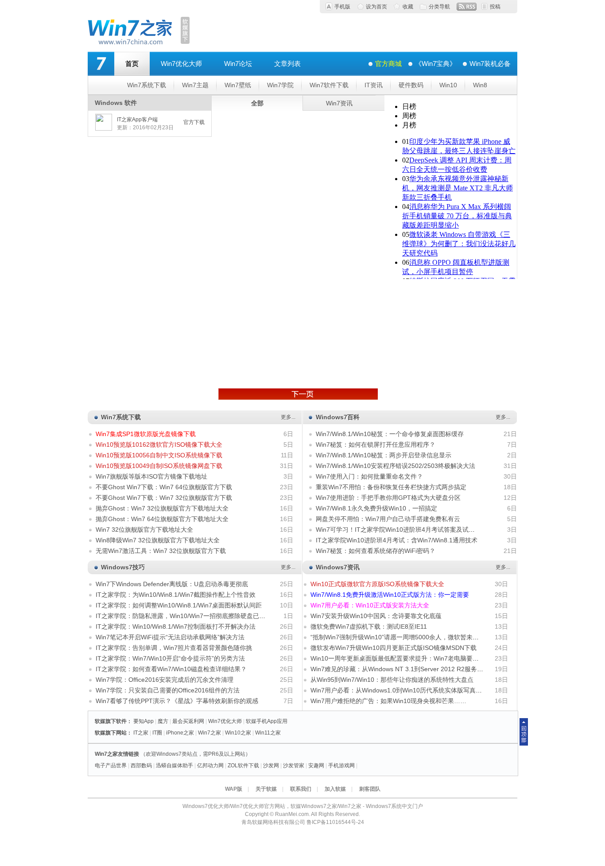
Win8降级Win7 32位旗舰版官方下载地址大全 (158, 540)
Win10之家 (238, 733)
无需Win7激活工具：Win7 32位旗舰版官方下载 (161, 550)
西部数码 (141, 765)
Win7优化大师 (181, 63)
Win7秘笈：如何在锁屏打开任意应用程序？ (375, 444)
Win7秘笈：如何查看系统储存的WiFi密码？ (375, 550)
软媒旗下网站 (111, 733)
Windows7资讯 (338, 567)
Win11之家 (268, 733)
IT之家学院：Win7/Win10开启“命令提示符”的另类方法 (170, 658)
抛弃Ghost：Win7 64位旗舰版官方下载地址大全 (162, 518)
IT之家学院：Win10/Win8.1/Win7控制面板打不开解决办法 (176, 626)
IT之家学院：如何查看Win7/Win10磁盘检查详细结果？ (171, 669)
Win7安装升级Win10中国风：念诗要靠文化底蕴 (376, 615)
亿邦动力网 (210, 765)
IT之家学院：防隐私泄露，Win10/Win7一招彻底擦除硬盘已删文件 (187, 615)
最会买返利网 (188, 721)
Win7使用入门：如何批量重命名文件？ (369, 476)
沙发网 (271, 765)
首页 (132, 63)
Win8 (480, 85)
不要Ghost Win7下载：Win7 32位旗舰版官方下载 (164, 497)
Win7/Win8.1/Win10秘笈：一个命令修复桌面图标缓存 (390, 433)
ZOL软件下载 (243, 765)
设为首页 (376, 7)
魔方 (163, 721)
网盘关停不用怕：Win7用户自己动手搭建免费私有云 (388, 518)
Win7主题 (195, 85)
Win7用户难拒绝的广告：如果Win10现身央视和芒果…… (388, 700)
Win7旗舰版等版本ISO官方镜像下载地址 (151, 476)
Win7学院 (280, 85)
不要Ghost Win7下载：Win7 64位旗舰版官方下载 (164, 487)
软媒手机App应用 (266, 721)
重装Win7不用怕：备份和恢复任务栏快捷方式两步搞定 (391, 487)
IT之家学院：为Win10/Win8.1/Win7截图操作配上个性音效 (176, 594)
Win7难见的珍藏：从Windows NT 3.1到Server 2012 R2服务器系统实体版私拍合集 (424, 669)
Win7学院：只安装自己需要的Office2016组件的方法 (168, 690)
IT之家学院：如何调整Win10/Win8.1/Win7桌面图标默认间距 (179, 605)
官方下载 (194, 122)
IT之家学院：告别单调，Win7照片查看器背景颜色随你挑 (174, 647)
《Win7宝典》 (435, 63)
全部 (257, 103)
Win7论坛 (238, 63)
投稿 (495, 7)
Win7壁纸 (238, 85)
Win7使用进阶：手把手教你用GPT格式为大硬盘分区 (388, 497)
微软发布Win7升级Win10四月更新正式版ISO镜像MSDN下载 (393, 647)
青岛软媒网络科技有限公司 (273, 822)
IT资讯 (374, 85)
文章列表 (287, 63)
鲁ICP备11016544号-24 (335, 822)
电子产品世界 (111, 765)
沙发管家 (293, 765)
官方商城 (388, 63)
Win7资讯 (339, 103)
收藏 (408, 7)
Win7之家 (209, 733)
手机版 (342, 7)
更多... (288, 417)
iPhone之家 (180, 733)
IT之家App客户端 (137, 119)
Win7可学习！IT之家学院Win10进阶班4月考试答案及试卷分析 (401, 529)
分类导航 (439, 7)
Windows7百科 (338, 417)
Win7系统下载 (146, 85)
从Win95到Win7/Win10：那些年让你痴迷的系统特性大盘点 (391, 679)
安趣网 (316, 765)
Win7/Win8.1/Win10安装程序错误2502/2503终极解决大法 (395, 465)
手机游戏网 (341, 765)
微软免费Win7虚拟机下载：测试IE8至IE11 (368, 626)
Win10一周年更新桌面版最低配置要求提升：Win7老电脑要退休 (397, 658)
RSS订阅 (467, 7)
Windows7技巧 (123, 567)
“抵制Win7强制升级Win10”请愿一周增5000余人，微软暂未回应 (397, 637)
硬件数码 (411, 85)
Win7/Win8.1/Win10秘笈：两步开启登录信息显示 (383, 455)
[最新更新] (298, 394)
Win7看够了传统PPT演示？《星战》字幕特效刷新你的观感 (177, 700)
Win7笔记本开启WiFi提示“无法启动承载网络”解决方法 (170, 637)
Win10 (448, 85)
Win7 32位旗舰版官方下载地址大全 (144, 529)
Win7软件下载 (329, 85)
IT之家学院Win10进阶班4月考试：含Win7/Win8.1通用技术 (396, 540)
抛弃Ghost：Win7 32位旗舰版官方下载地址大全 (162, 508)
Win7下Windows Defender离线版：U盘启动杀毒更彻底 (172, 584)
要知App (143, 721)
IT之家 (140, 733)
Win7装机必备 (490, 63)
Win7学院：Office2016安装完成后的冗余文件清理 (164, 679)
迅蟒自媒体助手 (174, 765)
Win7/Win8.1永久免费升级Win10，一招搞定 (376, 508)
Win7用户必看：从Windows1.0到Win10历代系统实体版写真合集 (399, 690)
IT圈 (157, 733)
